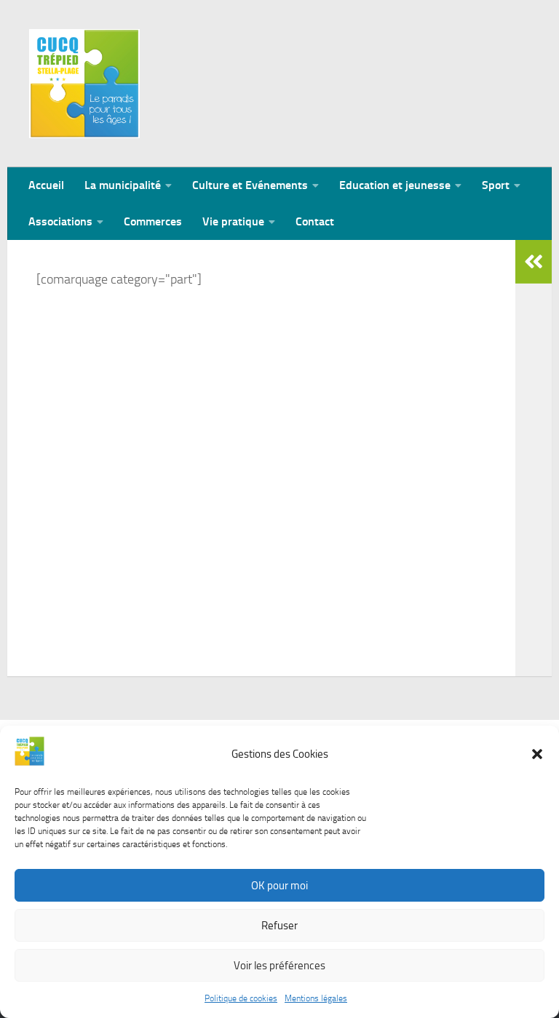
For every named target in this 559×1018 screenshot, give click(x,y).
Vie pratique (233, 221)
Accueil (46, 185)
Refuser (279, 925)
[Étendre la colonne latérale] (533, 262)
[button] (537, 754)
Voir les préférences (279, 965)
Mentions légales (316, 998)
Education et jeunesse (395, 185)
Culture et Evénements (250, 185)
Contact (315, 221)
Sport (496, 185)
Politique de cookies (241, 998)
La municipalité (122, 185)
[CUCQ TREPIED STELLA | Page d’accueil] (84, 83)
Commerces (153, 221)
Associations (60, 221)
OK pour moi (279, 885)
